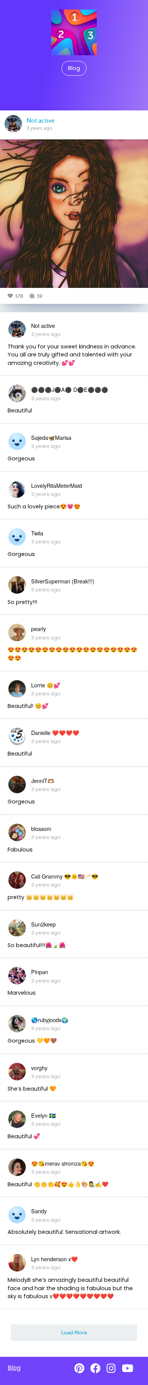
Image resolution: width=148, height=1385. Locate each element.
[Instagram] (111, 1368)
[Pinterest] (79, 1368)
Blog (74, 68)
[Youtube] (127, 1368)
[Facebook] (95, 1368)
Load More (74, 1332)
